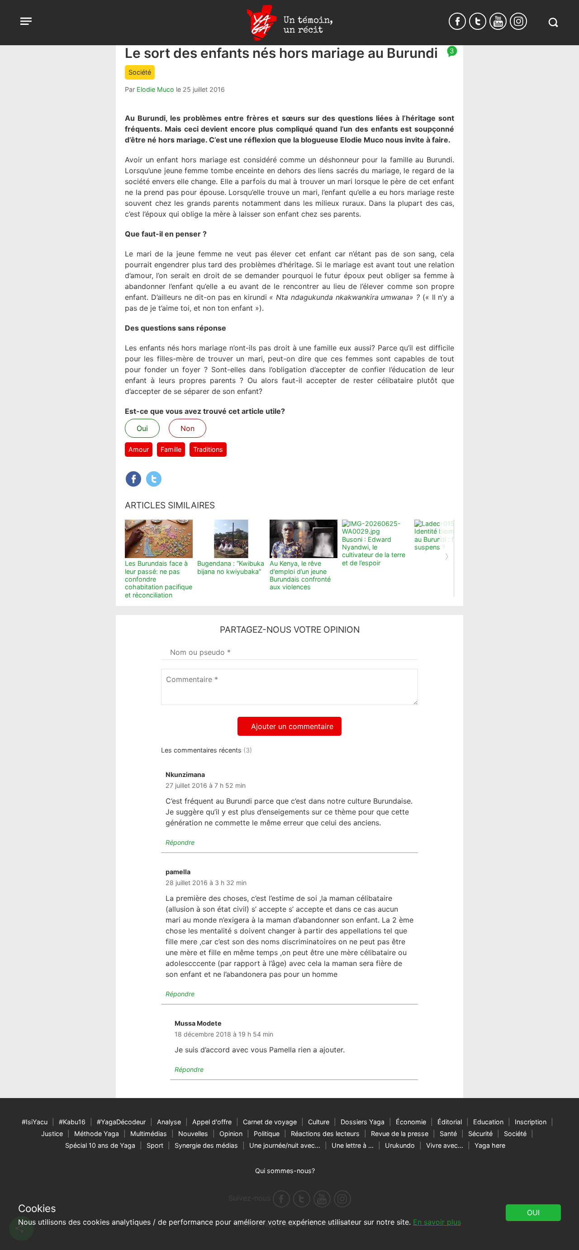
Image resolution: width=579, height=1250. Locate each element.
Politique (267, 1133)
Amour (138, 449)
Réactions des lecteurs (325, 1133)
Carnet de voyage (270, 1122)
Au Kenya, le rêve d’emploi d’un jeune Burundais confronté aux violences (300, 575)
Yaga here (490, 1145)
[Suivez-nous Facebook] (457, 21)
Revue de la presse (399, 1133)
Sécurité (480, 1133)
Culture (318, 1122)
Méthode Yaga (96, 1133)
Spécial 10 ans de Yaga (100, 1145)
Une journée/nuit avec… (284, 1145)
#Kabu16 (72, 1122)
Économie (411, 1122)
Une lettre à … (353, 1145)
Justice (52, 1133)
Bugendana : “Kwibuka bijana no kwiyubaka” (230, 567)
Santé (448, 1133)
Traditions (208, 449)
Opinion (230, 1133)
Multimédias (148, 1133)
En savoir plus (437, 1221)
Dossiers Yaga (362, 1122)
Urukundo (400, 1145)
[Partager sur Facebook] (133, 479)
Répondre (180, 842)
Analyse (169, 1122)
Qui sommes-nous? (285, 1170)
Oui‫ (533, 1212)
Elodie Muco (155, 89)
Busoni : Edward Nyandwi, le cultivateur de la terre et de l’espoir (373, 551)
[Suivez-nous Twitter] (477, 21)
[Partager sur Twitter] (153, 479)
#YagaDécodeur (121, 1122)
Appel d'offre (212, 1122)
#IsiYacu (34, 1122)
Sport (155, 1145)
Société (139, 72)
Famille (171, 449)
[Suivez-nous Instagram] (518, 21)
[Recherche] (553, 22)
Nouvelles (193, 1133)
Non (187, 428)
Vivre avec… (444, 1145)
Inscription (530, 1122)
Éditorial (449, 1122)
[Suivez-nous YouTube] (498, 21)
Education (488, 1122)
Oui (142, 428)
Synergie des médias (206, 1145)
